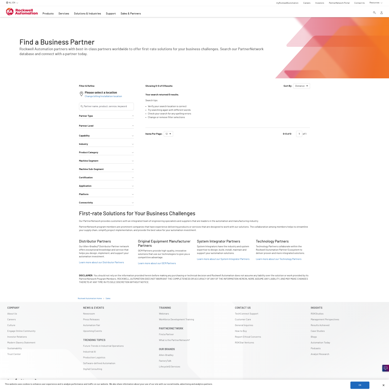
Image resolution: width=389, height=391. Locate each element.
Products (48, 13)
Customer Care (243, 319)
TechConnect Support (246, 313)
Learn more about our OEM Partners (157, 263)
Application (85, 186)
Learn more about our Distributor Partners (101, 262)
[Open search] (374, 13)
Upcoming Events (92, 331)
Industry (83, 144)
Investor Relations (17, 337)
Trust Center (14, 354)
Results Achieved (320, 325)
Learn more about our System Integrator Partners (223, 259)
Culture (11, 325)
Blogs (314, 337)
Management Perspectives (325, 319)
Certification (86, 177)
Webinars (164, 313)
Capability (84, 135)
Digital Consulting (92, 369)
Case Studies (318, 331)
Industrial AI (89, 352)
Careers (11, 319)
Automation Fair (91, 325)
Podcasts (316, 348)
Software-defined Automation (99, 363)
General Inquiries (244, 325)
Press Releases (91, 319)
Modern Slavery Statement (21, 342)
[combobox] (302, 86)
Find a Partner (166, 334)
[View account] (381, 13)
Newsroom (89, 313)
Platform (83, 194)
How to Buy (241, 331)
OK (360, 385)
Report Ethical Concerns (248, 337)
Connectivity (86, 202)
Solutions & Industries (87, 13)
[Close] (383, 385)
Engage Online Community (21, 331)
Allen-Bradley (166, 355)
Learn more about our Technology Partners (278, 259)
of (304, 134)
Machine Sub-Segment (91, 169)
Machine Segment (88, 161)
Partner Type (86, 116)
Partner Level (86, 126)
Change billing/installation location (103, 96)
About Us (12, 313)
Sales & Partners (131, 13)
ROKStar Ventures (244, 342)
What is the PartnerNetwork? (174, 340)
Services (64, 13)
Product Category (88, 152)
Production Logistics (94, 357)
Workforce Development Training (176, 319)
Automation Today (320, 342)
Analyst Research (320, 354)
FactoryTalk (165, 361)
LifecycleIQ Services (169, 366)
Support (111, 13)
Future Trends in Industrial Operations (103, 346)
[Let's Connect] (385, 368)
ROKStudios (317, 313)
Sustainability (14, 348)
